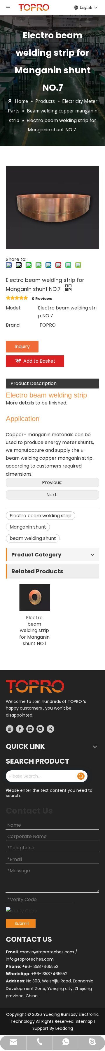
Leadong (64, 1028)
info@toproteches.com (30, 959)
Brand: (13, 325)
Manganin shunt (28, 527)
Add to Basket (39, 361)
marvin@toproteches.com (47, 952)
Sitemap (84, 1021)
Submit (22, 923)
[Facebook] (20, 729)
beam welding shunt (33, 538)
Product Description (33, 383)
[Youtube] (9, 729)
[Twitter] (50, 729)
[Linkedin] (30, 729)
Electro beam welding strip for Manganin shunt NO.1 (34, 630)
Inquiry (22, 346)
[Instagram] (40, 729)
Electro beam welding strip (40, 515)
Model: (13, 308)
